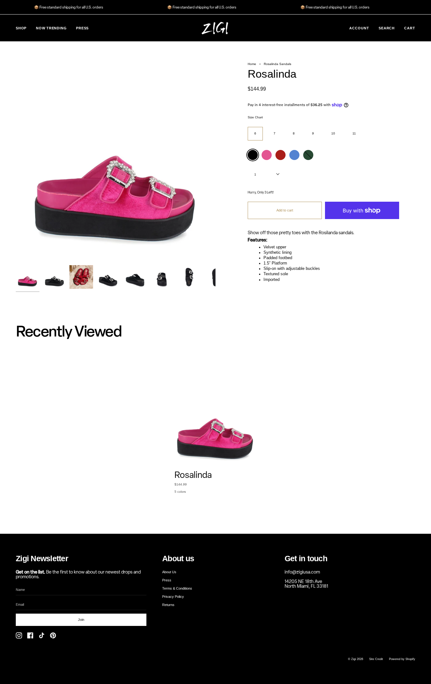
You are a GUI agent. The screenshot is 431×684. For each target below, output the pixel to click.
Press (166, 580)
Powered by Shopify (402, 659)
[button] (21, 28)
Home (252, 64)
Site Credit (376, 659)
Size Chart (255, 117)
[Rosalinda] (27, 277)
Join (81, 620)
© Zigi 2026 (355, 659)
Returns (168, 605)
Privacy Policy (173, 596)
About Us (169, 572)
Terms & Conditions (177, 588)
